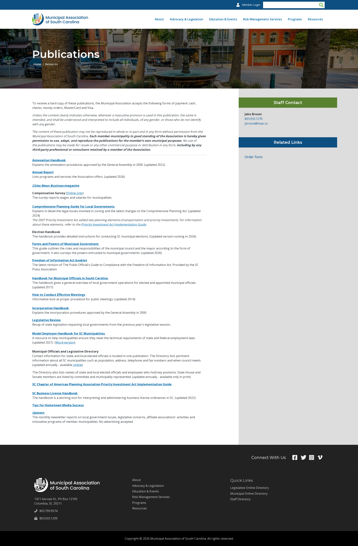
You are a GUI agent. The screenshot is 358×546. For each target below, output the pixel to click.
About (159, 19)
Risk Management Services (262, 19)
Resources (315, 19)
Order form (254, 157)
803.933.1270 (254, 119)
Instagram (313, 457)
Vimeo (322, 457)
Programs (295, 19)
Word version (65, 342)
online (77, 365)
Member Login (251, 5)
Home (37, 64)
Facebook (296, 457)
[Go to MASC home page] (60, 15)
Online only (75, 193)
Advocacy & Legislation (186, 19)
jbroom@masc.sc (256, 123)
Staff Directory (240, 499)
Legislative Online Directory (249, 488)
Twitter (305, 457)
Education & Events (223, 19)
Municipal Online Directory (249, 493)
